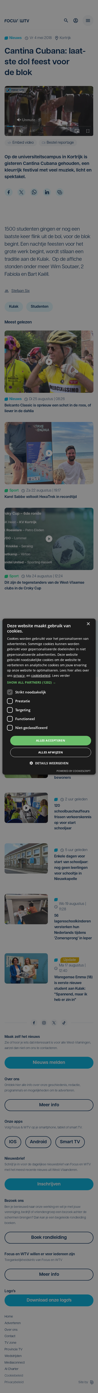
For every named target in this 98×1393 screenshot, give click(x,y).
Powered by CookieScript (73, 771)
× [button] (88, 623)
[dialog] (49, 696)
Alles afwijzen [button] (50, 752)
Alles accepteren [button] (50, 740)
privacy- (19, 675)
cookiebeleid (40, 675)
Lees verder (61, 675)
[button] (49, 682)
